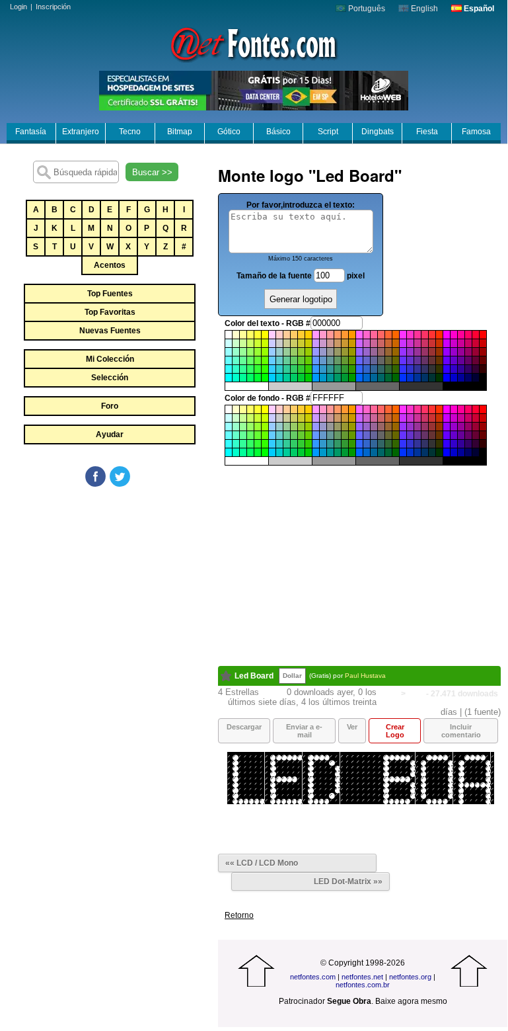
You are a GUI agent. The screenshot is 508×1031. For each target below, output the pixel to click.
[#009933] (345, 378)
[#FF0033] (475, 335)
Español (478, 8)
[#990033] (475, 352)
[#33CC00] (308, 369)
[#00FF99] (243, 378)
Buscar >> (152, 172)
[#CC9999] (330, 343)
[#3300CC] (454, 369)
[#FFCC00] (308, 335)
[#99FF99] (243, 352)
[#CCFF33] (257, 343)
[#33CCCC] (279, 369)
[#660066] (468, 360)
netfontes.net (362, 977)
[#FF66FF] (359, 335)
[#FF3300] (439, 335)
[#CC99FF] (315, 343)
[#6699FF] (315, 360)
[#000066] (468, 378)
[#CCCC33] (301, 343)
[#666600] (395, 360)
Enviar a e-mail (304, 731)
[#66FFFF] (228, 360)
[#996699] (374, 352)
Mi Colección (110, 359)
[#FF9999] (330, 335)
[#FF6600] (395, 335)
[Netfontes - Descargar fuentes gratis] (253, 43)
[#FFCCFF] (272, 335)
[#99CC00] (308, 352)
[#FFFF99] (243, 335)
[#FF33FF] (403, 335)
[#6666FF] (359, 360)
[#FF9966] (337, 335)
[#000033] (475, 378)
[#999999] (330, 352)
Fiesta (427, 131)
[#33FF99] (243, 369)
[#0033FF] (403, 378)
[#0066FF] (359, 378)
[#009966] (337, 378)
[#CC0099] (461, 343)
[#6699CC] (323, 360)
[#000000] (483, 378)
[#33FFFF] (228, 369)
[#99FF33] (257, 352)
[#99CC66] (294, 352)
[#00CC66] (294, 378)
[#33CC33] (301, 369)
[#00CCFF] (272, 378)
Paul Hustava (365, 675)
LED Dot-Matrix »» (348, 881)
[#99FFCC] (236, 352)
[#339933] (345, 369)
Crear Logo (395, 731)
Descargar (244, 727)
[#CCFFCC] (236, 343)
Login (18, 7)
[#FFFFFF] (228, 335)
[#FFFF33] (257, 335)
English (423, 8)
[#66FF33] (257, 360)
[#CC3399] (417, 343)
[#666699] (374, 360)
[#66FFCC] (236, 360)
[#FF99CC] (323, 335)
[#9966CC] (366, 352)
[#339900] (352, 369)
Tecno (130, 131)
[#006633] (388, 378)
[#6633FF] (403, 360)
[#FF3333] (432, 335)
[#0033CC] (410, 378)
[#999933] (345, 352)
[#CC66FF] (359, 343)
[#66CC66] (294, 360)
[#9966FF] (359, 352)
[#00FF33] (257, 378)
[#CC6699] (374, 343)
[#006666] (381, 378)
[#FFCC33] (301, 335)
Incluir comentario (461, 731)
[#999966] (337, 352)
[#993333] (432, 352)
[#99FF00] (265, 352)
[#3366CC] (366, 369)
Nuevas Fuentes (110, 330)
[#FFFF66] (250, 335)
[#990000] (483, 352)
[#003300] (439, 378)
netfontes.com (313, 977)
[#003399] (417, 378)
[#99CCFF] (272, 352)
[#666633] (388, 360)
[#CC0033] (475, 343)
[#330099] (461, 369)
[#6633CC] (410, 360)
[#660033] (475, 360)
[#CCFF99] (243, 343)
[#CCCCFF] (272, 343)
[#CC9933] (345, 343)
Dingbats (377, 131)
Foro (109, 406)
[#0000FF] (446, 378)
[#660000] (483, 360)
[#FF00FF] (446, 335)
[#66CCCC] (279, 360)
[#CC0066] (468, 343)
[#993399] (417, 352)
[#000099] (461, 378)
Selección (109, 377)
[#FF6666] (381, 335)
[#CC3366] (424, 343)
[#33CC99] (286, 369)
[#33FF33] (257, 369)
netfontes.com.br (363, 985)
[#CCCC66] (294, 343)
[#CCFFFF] (228, 343)
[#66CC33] (301, 360)
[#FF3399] (417, 335)
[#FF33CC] (410, 335)
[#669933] (345, 360)
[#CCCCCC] (279, 343)
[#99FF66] (250, 352)
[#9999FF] (315, 352)
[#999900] (352, 352)
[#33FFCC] (236, 369)
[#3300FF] (446, 369)
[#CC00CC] (454, 343)
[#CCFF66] (250, 343)
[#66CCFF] (272, 360)
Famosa (476, 131)
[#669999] (330, 360)
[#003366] (424, 378)
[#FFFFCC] (236, 335)
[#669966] (337, 360)
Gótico (228, 131)
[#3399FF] (315, 369)
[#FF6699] (374, 335)
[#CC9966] (337, 343)
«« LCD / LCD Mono (261, 863)
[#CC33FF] (403, 343)
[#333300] (439, 369)
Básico (278, 131)
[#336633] (388, 369)
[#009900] (352, 378)
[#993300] (439, 352)
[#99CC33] (301, 352)
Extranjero (80, 131)
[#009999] (330, 378)
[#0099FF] (315, 378)
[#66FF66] (250, 360)
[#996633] (388, 352)
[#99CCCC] (279, 352)
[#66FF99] (243, 360)
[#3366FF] (359, 369)
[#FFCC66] (294, 335)
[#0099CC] (323, 378)
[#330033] (475, 369)
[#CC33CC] (410, 343)
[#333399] (417, 369)
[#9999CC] (323, 352)
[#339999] (330, 369)
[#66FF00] (265, 360)
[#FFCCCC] (279, 335)
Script (328, 131)
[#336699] (374, 369)
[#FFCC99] (286, 335)
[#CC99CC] (323, 343)
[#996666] (381, 352)
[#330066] (468, 369)
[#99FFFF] (228, 352)
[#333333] (432, 369)
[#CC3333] (432, 343)
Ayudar (110, 434)
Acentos (110, 265)
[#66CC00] (308, 360)
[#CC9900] (352, 343)
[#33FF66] (250, 369)
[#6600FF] (446, 360)
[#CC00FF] (446, 343)
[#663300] (439, 360)
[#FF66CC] (366, 335)
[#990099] (461, 352)
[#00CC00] (308, 378)
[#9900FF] (446, 352)
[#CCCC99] (286, 343)
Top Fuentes (110, 293)
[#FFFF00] (265, 335)
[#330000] (483, 369)
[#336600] (395, 369)
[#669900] (352, 360)
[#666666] (381, 360)
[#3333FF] (403, 369)
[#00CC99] (286, 378)
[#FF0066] (468, 335)
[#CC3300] (439, 343)
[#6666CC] (366, 360)
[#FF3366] (424, 335)
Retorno (239, 915)
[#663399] (417, 360)
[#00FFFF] (228, 378)
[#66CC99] (286, 360)
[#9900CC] (454, 352)
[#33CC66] (294, 369)
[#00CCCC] (279, 378)
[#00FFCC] (236, 378)
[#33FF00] (265, 369)
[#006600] (395, 378)
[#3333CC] (410, 369)
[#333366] (424, 369)
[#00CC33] (301, 378)
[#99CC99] (286, 352)
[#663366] (424, 360)
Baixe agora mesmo (411, 1001)
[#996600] (395, 352)
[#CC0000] (483, 343)
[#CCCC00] (308, 343)
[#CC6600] (395, 343)
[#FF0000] (483, 335)
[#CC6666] (381, 343)
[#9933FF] (403, 352)
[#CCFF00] (265, 343)
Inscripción (53, 7)
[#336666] (381, 369)
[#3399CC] (323, 369)
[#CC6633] (388, 343)
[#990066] (468, 352)
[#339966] (337, 369)
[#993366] (424, 352)
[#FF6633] (388, 335)
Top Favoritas (110, 312)
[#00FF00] (265, 378)
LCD (416, 693)
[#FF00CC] (454, 335)
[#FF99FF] (315, 335)
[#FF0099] (461, 335)
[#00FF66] (250, 378)
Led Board (254, 675)
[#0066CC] (366, 378)
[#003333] (432, 378)
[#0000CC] (454, 378)
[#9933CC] (410, 352)
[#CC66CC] (366, 343)
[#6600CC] (454, 360)
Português (365, 8)
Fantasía (30, 131)
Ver (352, 727)
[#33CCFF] (272, 369)
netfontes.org (410, 977)
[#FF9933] (345, 335)
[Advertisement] (109, 588)
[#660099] (461, 360)
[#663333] (432, 360)
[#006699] (374, 378)
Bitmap (179, 131)
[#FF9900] (352, 335)
